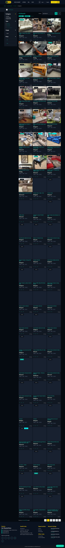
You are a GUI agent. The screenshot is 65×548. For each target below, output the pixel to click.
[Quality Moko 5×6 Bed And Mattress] (49, 535)
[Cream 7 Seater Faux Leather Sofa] (49, 537)
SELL (29, 2)
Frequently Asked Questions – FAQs (26, 532)
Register (47, 2)
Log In (43, 2)
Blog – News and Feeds (24, 531)
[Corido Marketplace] (8, 2)
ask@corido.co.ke (6, 532)
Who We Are (22, 528)
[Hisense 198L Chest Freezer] (49, 529)
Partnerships (40, 531)
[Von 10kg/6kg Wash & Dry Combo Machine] (49, 532)
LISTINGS (24, 2)
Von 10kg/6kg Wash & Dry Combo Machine (55, 531)
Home (5, 5)
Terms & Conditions (41, 537)
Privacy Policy (40, 536)
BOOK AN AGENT (17, 2)
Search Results (9, 5)
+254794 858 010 (6, 531)
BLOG (33, 2)
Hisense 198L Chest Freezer (55, 528)
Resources (40, 530)
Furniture (14, 5)
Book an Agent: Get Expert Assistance (26, 534)
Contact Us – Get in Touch (24, 530)
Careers (39, 528)
